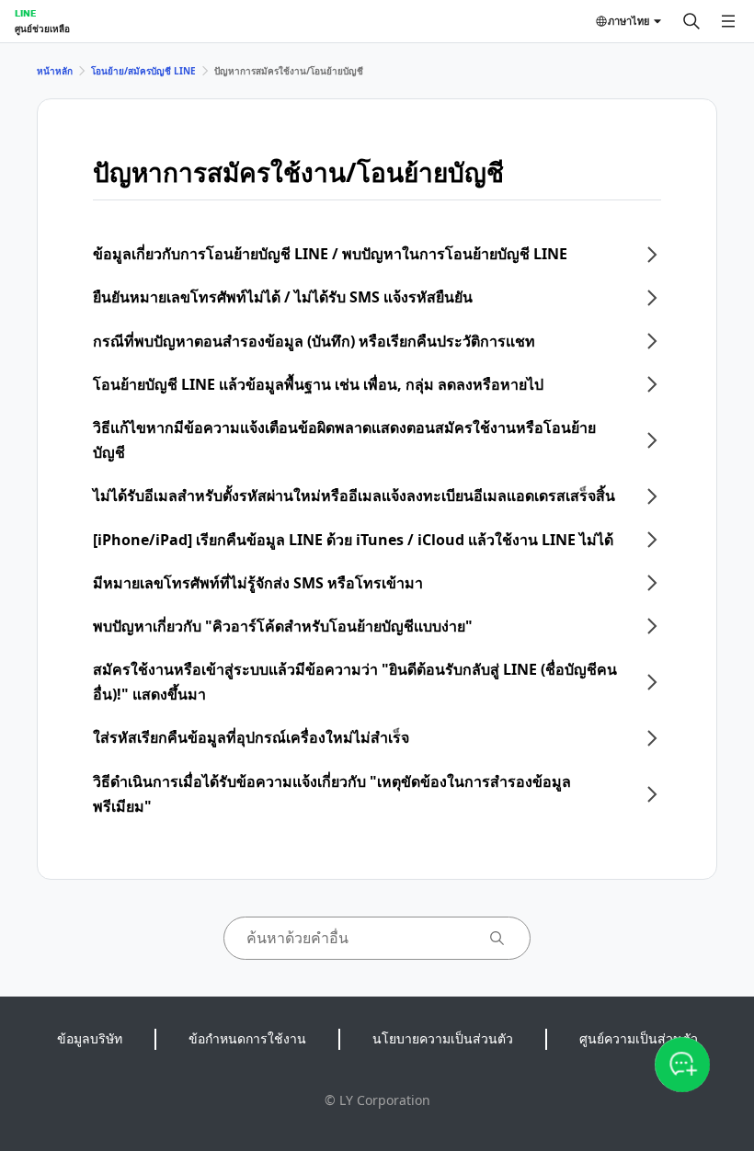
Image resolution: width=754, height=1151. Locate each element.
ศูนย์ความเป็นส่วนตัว (638, 1038)
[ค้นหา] (691, 21)
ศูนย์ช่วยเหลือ (42, 28)
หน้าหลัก (55, 70)
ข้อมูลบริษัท (89, 1038)
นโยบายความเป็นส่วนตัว (442, 1038)
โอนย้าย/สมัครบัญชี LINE (143, 70)
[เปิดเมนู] (728, 21)
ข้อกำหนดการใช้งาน (247, 1038)
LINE (25, 12)
